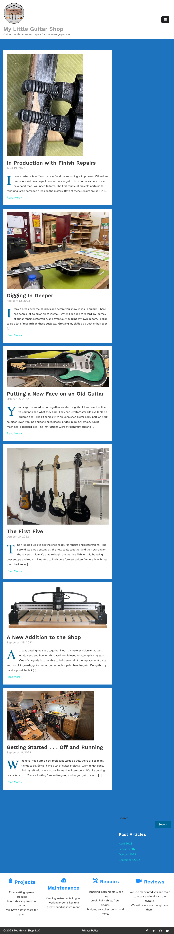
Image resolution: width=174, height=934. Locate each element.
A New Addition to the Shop (44, 637)
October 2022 (127, 854)
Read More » (14, 198)
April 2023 (125, 843)
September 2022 (129, 860)
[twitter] (153, 930)
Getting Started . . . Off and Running (55, 747)
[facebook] (146, 930)
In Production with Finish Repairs (51, 163)
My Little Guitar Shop (33, 29)
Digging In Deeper (30, 295)
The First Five (25, 531)
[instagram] (160, 930)
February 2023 (128, 849)
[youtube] (167, 930)
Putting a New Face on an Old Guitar (55, 394)
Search (123, 818)
